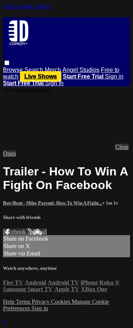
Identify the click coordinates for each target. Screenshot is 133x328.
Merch (53, 70)
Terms (24, 302)
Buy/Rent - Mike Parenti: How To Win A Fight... (53, 203)
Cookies (61, 302)
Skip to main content (27, 6)
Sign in (114, 76)
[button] (6, 62)
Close (122, 147)
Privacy (41, 302)
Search (34, 70)
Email (40, 231)
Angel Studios (80, 70)
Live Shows (40, 76)
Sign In (54, 83)
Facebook (15, 231)
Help (9, 302)
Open (9, 153)
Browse (13, 70)
